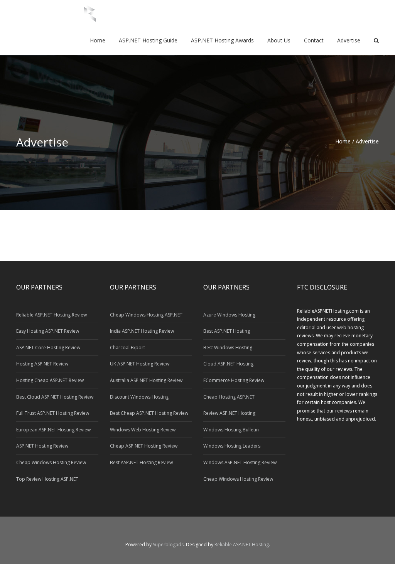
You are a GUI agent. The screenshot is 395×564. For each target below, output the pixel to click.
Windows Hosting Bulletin (231, 429)
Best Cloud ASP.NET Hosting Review (54, 397)
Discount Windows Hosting (139, 397)
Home (343, 141)
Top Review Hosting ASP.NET (47, 479)
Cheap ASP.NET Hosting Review (143, 446)
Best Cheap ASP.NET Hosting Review (149, 413)
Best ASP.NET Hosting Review (141, 462)
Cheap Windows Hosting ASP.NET (146, 314)
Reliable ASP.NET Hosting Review (51, 314)
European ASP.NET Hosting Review (53, 429)
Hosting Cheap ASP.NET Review (50, 380)
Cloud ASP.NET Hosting (228, 363)
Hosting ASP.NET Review (42, 363)
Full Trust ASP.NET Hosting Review (52, 413)
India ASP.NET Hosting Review (142, 331)
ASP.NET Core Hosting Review (48, 347)
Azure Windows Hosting (229, 314)
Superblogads (168, 544)
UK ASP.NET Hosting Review (139, 363)
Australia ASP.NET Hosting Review (146, 380)
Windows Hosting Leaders (231, 446)
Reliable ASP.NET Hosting (241, 544)
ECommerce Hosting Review (233, 380)
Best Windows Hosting (227, 347)
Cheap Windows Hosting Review (51, 462)
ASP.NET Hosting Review (42, 446)
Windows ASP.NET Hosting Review (240, 462)
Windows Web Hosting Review (143, 429)
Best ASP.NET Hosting (226, 331)
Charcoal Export (127, 347)
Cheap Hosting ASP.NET (229, 397)
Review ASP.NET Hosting (229, 413)
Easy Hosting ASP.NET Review (47, 331)
